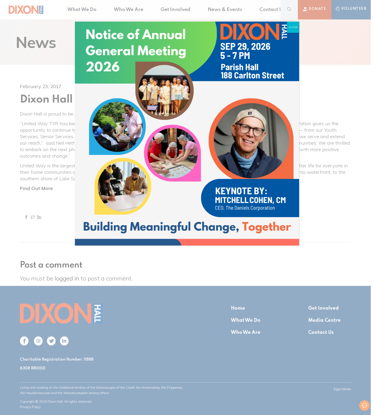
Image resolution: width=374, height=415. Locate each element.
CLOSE (293, 27)
